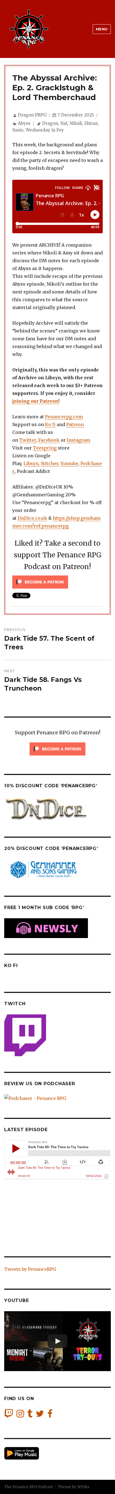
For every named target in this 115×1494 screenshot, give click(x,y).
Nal (63, 123)
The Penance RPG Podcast (28, 1487)
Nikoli (76, 123)
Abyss (24, 123)
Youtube (69, 463)
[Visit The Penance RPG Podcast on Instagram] (20, 1415)
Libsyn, (31, 463)
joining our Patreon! (35, 401)
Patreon (75, 424)
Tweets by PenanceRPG (30, 1269)
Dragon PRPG (32, 115)
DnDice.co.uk (32, 518)
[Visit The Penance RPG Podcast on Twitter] (40, 1415)
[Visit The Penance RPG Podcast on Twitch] (8, 1415)
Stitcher (49, 463)
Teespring (45, 448)
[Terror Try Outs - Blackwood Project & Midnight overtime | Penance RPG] (57, 1341)
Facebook (48, 440)
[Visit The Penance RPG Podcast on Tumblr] (29, 1415)
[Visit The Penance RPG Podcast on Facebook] (49, 1415)
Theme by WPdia (73, 1487)
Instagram (78, 440)
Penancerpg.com (64, 416)
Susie (17, 130)
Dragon (50, 123)
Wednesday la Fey (45, 130)
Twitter (27, 440)
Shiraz (91, 123)
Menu (102, 29)
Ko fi (50, 424)
